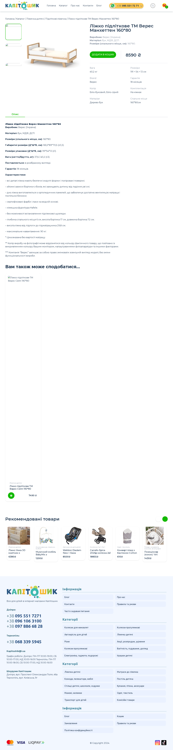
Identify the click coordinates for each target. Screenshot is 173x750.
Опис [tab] (15, 114)
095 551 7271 (24, 615)
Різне (67, 641)
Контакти (88, 5)
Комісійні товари (125, 700)
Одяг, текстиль (123, 547)
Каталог (63, 5)
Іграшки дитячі (124, 655)
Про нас (75, 5)
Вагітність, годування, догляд (132, 648)
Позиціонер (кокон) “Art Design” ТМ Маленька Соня (153, 556)
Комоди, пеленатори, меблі (78, 679)
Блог (99, 5)
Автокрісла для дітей (72, 547)
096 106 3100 (24, 620)
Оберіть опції (11, 495)
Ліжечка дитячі (35, 19)
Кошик (120, 716)
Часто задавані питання (76, 611)
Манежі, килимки (73, 693)
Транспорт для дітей (75, 700)
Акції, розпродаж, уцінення (131, 641)
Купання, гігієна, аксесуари (130, 686)
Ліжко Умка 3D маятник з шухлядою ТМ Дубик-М (17, 554)
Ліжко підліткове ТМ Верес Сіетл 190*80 (21, 487)
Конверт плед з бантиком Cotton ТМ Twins (127, 553)
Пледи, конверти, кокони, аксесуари (152, 548)
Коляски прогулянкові (128, 627)
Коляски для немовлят (76, 627)
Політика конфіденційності (78, 730)
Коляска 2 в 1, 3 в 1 (97, 547)
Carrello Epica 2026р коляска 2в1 (100, 551)
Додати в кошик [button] (103, 54)
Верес (93, 82)
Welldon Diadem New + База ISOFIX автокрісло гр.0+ (73, 554)
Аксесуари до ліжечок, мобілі (45, 548)
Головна (51, 5)
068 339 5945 (24, 641)
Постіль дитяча (125, 679)
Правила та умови (126, 604)
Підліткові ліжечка (56, 19)
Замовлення (70, 723)
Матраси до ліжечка (127, 672)
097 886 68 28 (25, 626)
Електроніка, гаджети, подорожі (81, 655)
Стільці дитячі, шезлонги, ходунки (82, 686)
